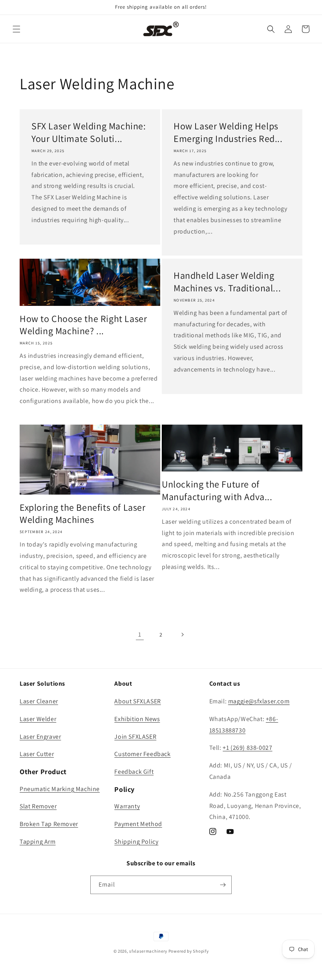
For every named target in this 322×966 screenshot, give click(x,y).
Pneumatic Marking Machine (60, 789)
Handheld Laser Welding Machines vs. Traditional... (227, 281)
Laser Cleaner (39, 701)
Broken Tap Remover (49, 824)
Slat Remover (38, 806)
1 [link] (139, 634)
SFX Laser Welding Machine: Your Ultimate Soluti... (88, 132)
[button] (16, 29)
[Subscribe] (222, 885)
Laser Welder (38, 719)
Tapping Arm (38, 841)
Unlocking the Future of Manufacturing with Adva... (217, 490)
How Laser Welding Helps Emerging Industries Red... (228, 132)
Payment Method (138, 824)
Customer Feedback (142, 754)
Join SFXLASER (135, 736)
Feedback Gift (134, 771)
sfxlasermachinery (148, 951)
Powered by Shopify (188, 951)
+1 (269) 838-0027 (247, 747)
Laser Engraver (40, 736)
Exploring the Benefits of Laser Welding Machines (83, 513)
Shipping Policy (136, 841)
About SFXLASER (137, 701)
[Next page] (182, 634)
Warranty (127, 806)
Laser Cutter (37, 754)
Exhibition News (137, 719)
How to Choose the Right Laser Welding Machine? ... (83, 325)
